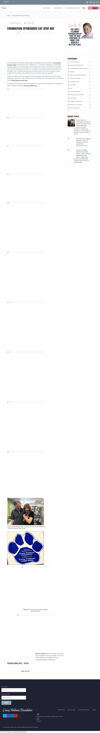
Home (8, 15)
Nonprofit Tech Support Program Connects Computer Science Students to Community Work (83, 142)
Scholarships (73, 98)
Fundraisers (73, 85)
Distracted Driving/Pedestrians (78, 75)
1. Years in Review (74, 62)
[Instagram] (90, 2)
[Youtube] (16, 716)
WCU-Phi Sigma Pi (75, 108)
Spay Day (26, 663)
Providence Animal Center (14, 663)
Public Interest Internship (76, 95)
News (84, 8)
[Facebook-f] (94, 2)
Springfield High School (76, 101)
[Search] (87, 2)
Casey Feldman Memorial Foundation (27, 727)
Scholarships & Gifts (73, 8)
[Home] (3, 8)
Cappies (72, 72)
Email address (5, 694)
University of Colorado (76, 104)
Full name (4, 686)
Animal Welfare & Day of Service (20, 15)
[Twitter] (97, 2)
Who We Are (46, 8)
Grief (71, 88)
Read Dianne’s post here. (20, 80)
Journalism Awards (75, 91)
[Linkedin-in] (12, 716)
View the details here (30, 86)
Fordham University (75, 78)
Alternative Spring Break (76, 65)
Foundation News (74, 81)
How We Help (58, 8)
